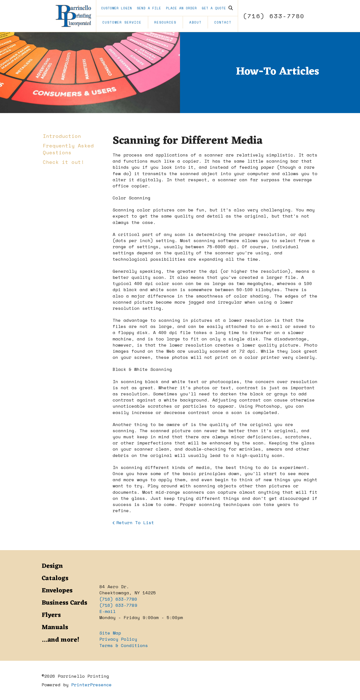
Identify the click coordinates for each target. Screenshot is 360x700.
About (195, 22)
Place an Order (181, 8)
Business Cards (64, 603)
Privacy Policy (118, 639)
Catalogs (55, 578)
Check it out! (63, 162)
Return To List (135, 522)
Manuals (55, 627)
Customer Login (116, 8)
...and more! (60, 640)
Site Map (110, 633)
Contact (222, 22)
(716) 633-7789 (118, 605)
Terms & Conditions (123, 645)
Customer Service (122, 22)
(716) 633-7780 (274, 16)
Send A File (149, 8)
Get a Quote (214, 8)
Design (52, 566)
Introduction (62, 136)
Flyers (51, 615)
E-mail (107, 611)
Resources (165, 22)
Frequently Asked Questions (68, 149)
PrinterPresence (91, 684)
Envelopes (57, 590)
